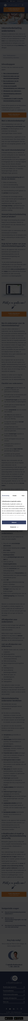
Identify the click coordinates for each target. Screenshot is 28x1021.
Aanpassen (13, 527)
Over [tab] (23, 495)
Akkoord (14, 522)
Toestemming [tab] (5, 495)
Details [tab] (14, 495)
